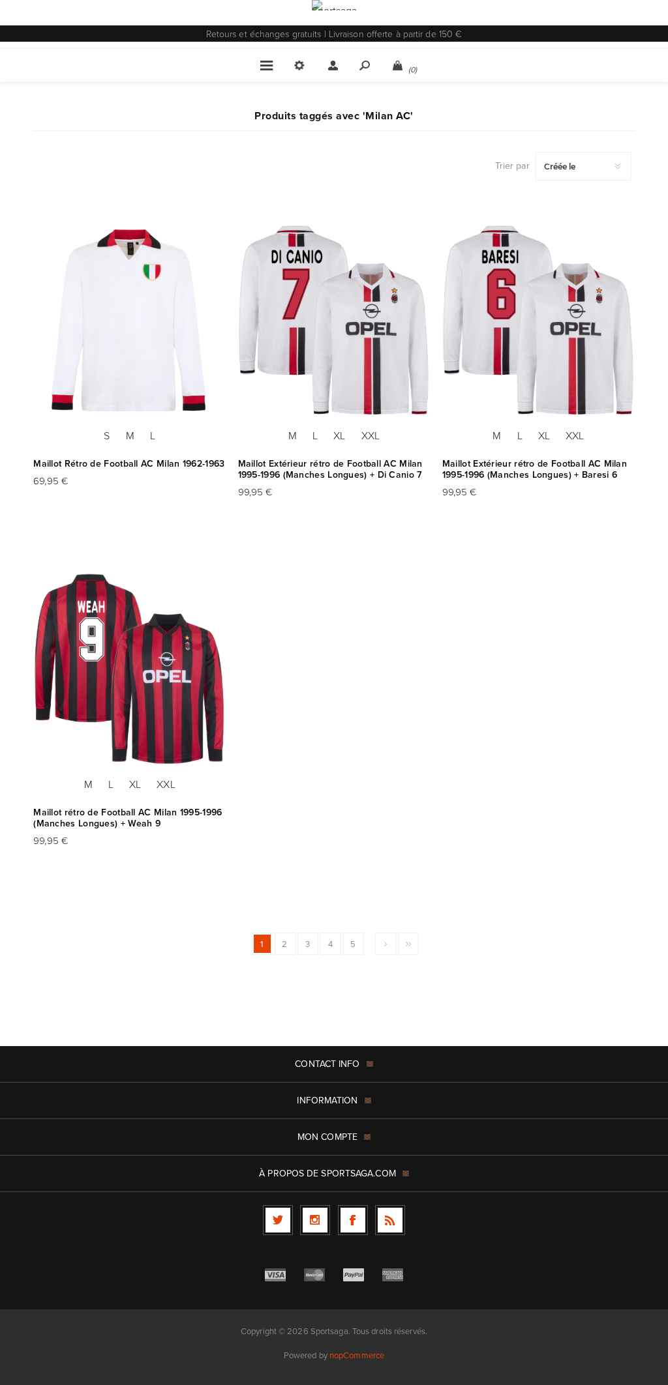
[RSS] (390, 1220)
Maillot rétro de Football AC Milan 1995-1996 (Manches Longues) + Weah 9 (127, 818)
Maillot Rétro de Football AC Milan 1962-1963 (128, 463)
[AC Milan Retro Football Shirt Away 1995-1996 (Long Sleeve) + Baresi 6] (538, 320)
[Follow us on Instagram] (315, 1220)
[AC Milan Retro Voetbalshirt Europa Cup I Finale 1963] (129, 320)
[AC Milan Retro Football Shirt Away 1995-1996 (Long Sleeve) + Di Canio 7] (334, 320)
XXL (370, 435)
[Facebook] (353, 1220)
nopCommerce (356, 1355)
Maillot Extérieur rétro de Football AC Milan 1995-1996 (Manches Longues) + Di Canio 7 (330, 469)
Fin (408, 943)
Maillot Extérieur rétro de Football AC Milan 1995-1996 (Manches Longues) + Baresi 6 (534, 469)
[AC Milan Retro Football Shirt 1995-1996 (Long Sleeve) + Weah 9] (129, 669)
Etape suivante (385, 943)
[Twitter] (278, 1220)
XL (339, 435)
